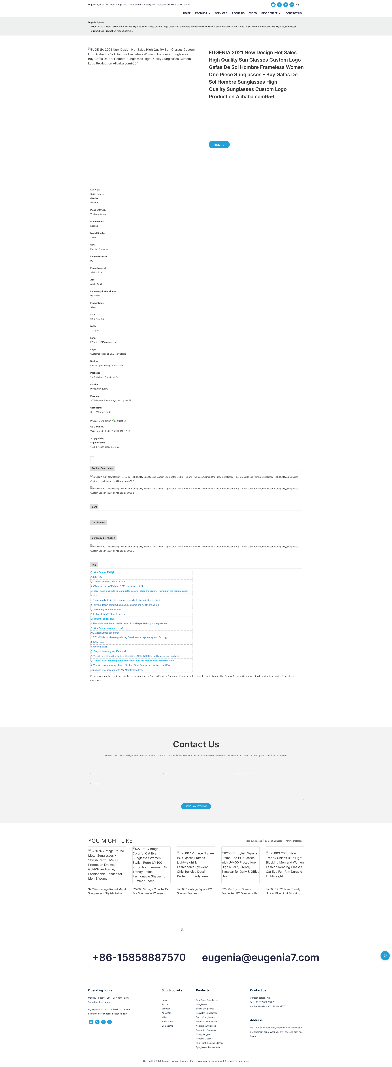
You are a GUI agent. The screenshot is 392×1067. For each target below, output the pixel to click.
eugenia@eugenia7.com (260, 957)
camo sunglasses (273, 840)
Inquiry (219, 144)
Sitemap (228, 1061)
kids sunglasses (254, 840)
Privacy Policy (242, 1061)
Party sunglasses (293, 840)
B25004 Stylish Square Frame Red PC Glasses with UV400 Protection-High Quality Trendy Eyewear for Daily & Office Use (239, 891)
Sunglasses (104, 249)
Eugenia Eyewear (96, 22)
